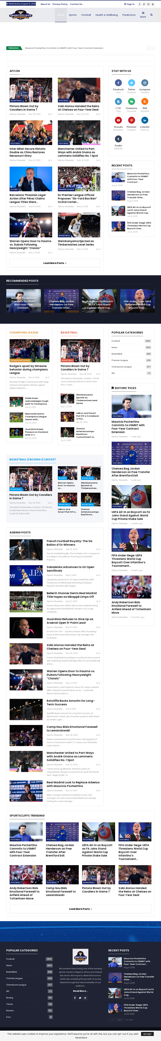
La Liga (14, 189)
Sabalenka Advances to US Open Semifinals (70, 569)
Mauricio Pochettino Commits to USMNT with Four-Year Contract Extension (64, 48)
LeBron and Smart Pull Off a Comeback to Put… (87, 416)
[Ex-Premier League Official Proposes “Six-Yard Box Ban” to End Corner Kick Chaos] (79, 179)
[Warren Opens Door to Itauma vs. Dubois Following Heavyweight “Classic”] (31, 225)
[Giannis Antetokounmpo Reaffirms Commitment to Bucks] (67, 432)
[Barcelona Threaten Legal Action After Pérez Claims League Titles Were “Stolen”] (31, 179)
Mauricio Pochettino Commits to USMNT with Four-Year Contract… (138, 178)
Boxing (14, 235)
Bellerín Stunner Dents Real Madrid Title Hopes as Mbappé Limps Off (72, 595)
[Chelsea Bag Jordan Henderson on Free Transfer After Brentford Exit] (118, 195)
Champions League (20, 360)
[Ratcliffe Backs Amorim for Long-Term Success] (26, 709)
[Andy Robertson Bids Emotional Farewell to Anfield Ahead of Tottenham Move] (131, 587)
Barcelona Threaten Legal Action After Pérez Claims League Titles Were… (28, 198)
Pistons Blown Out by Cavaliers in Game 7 (24, 108)
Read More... (80, 991)
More (143, 16)
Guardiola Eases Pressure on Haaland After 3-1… (36, 432)
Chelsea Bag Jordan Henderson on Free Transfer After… (138, 194)
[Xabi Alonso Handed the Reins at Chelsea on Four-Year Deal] (79, 90)
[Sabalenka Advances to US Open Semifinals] (26, 575)
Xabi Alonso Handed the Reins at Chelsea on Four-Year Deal (78, 108)
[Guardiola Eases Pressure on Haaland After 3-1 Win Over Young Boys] (16, 433)
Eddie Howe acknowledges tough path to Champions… (36, 401)
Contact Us (76, 4)
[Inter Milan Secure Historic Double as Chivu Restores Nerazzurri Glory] (31, 132)
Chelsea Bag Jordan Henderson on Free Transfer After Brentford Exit (131, 472)
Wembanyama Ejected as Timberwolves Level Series (76, 242)
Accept (147, 1033)
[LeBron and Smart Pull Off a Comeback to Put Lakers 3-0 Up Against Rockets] (67, 417)
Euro (8, 1017)
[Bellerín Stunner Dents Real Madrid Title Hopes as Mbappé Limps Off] (26, 601)
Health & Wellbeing (107, 15)
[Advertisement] (80, 32)
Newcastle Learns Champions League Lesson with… (36, 416)
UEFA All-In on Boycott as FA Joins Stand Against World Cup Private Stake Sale (131, 515)
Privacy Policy (60, 4)
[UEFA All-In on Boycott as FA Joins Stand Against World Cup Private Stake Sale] (118, 211)
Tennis (9, 1004)
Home (60, 15)
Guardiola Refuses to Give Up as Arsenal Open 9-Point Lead (70, 621)
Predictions (129, 15)
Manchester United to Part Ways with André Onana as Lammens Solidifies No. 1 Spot (78, 152)
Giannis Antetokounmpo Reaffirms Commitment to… (85, 433)
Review (10, 1010)
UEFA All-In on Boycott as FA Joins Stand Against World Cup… (139, 210)
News (114, 347)
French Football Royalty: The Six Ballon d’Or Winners (69, 543)
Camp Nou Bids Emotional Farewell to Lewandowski (72, 728)
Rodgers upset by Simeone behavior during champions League (29, 369)
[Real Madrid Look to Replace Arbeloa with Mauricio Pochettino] (26, 791)
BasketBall (16, 100)
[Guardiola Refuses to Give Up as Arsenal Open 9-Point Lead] (26, 627)
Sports (73, 15)
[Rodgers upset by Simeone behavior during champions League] (29, 350)
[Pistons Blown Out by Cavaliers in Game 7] (31, 90)
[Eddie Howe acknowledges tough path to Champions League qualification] (16, 402)
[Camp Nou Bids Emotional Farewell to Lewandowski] (26, 735)
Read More (81, 1038)
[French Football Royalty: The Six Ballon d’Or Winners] (26, 549)
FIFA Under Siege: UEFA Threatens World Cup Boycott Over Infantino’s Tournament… (128, 561)
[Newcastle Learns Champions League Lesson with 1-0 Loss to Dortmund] (16, 417)
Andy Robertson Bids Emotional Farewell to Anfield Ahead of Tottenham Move (131, 607)
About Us (45, 4)
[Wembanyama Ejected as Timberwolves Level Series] (79, 225)
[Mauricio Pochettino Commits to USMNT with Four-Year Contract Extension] (118, 177)
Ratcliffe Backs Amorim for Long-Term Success (71, 702)
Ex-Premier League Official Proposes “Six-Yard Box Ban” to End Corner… (77, 198)
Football (86, 15)
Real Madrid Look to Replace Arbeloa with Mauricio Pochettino (73, 784)
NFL (113, 373)
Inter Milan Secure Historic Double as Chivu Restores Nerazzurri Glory (28, 152)
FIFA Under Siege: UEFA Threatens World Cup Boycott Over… (139, 225)
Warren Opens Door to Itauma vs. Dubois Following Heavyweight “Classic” (30, 244)
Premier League (66, 189)
